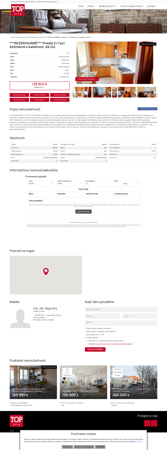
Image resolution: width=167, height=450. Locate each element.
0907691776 (39, 315)
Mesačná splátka (60, 100)
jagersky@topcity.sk (54, 315)
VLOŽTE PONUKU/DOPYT (131, 6)
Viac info (139, 441)
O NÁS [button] (90, 6)
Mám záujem (39, 100)
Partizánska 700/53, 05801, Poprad (22, 2)
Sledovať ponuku (19, 95)
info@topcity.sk (51, 2)
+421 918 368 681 (40, 2)
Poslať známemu (39, 95)
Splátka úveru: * (39, 87)
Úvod (12, 37)
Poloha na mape (60, 95)
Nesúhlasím (67, 447)
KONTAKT (151, 6)
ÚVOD (81, 6)
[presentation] (74, 62)
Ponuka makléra (39, 317)
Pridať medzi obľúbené (86, 79)
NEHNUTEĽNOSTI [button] (107, 6)
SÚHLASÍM (100, 447)
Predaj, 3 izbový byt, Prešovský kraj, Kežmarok (31, 37)
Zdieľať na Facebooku (148, 109)
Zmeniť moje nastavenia (84, 447)
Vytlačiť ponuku (19, 100)
